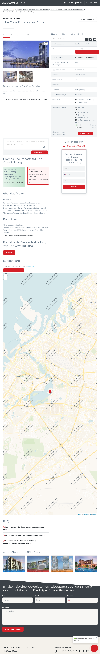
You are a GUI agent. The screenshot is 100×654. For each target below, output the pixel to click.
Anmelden (92, 3)
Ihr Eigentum (76, 3)
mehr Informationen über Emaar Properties (18, 235)
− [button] (5, 278)
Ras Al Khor (30, 266)
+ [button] (5, 275)
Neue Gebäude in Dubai (11, 12)
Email (37, 596)
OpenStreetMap (87, 514)
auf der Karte (88, 19)
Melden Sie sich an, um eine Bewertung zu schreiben (28, 99)
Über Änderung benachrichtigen (87, 51)
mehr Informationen (85, 57)
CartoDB (94, 514)
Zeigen (9, 252)
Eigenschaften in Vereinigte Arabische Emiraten (32, 10)
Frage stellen (85, 133)
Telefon (70, 596)
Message (5, 607)
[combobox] (65, 174)
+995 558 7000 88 (75, 146)
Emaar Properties (11, 18)
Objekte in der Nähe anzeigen (13, 270)
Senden (74, 187)
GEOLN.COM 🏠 (8, 10)
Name (4, 596)
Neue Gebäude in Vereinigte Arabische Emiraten (66, 10)
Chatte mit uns (40, 152)
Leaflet (79, 514)
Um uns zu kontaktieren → (13, 183)
